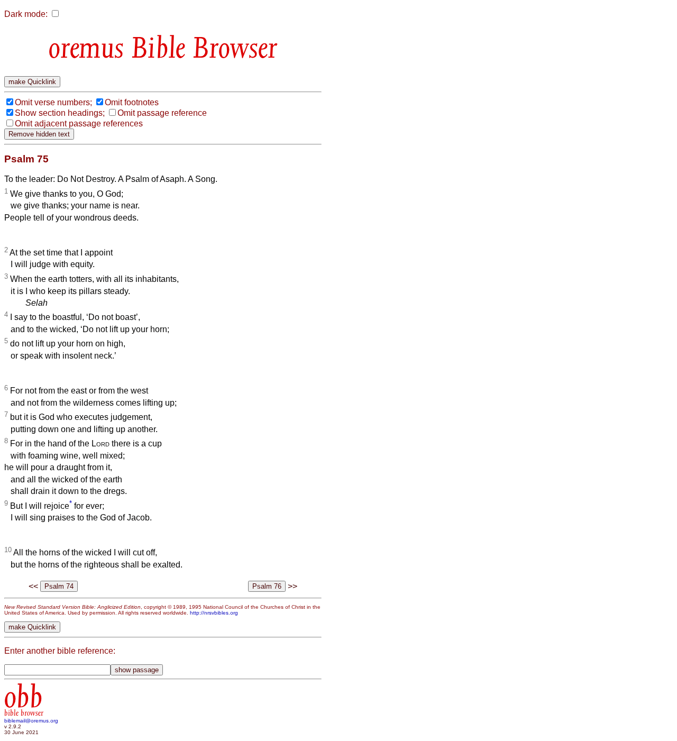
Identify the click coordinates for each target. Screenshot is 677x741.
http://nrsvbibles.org (214, 613)
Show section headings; (60, 112)
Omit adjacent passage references (79, 123)
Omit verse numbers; (53, 102)
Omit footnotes (132, 102)
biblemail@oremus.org (31, 721)
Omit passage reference (162, 112)
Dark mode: (26, 14)
